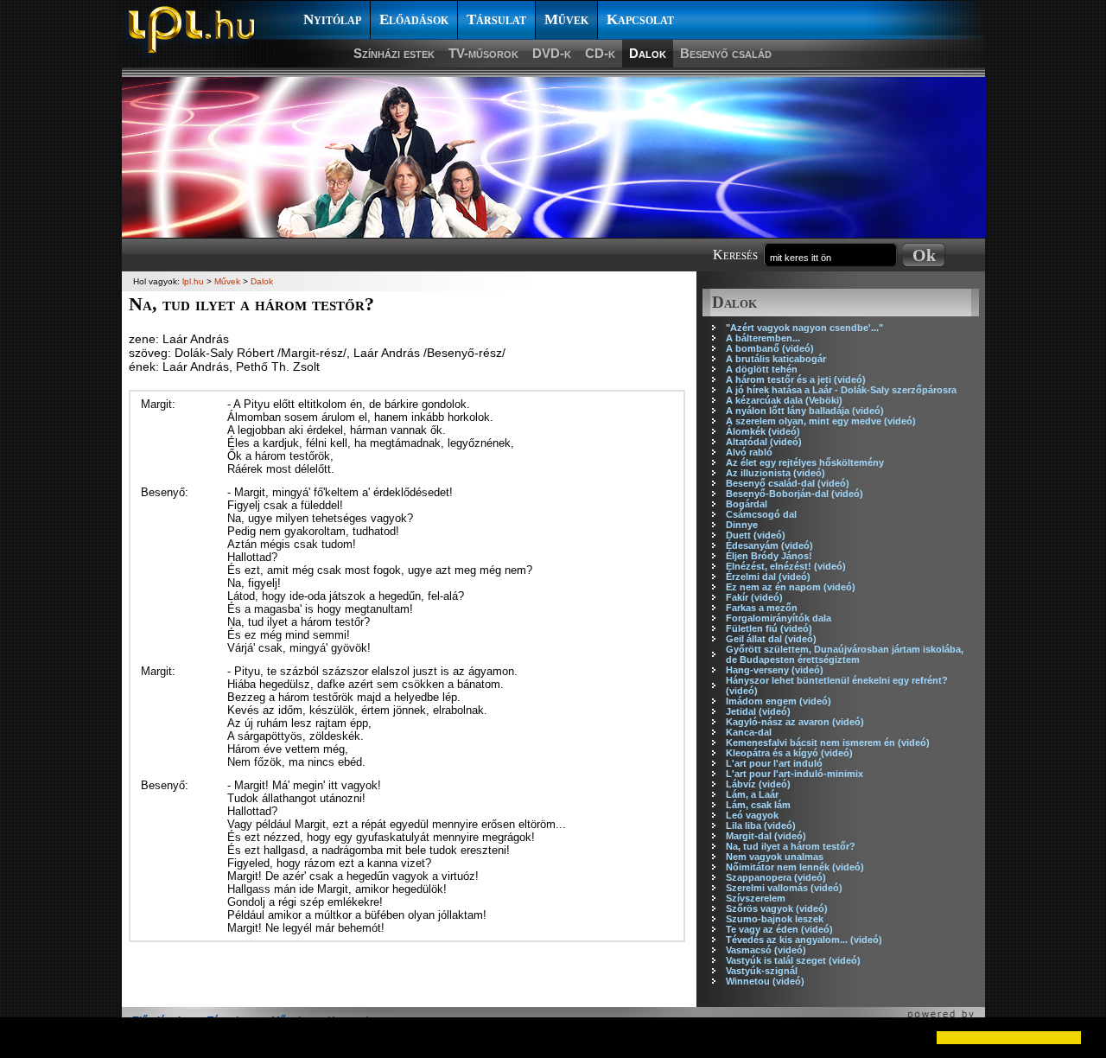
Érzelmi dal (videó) (768, 576)
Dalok (647, 53)
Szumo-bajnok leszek (774, 919)
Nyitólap (332, 19)
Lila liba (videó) (761, 825)
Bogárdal (746, 504)
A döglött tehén (762, 369)
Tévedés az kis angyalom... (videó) (804, 939)
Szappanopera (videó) (776, 877)
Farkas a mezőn (762, 607)
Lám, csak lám (758, 805)
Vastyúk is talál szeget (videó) (793, 960)
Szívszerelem (755, 898)
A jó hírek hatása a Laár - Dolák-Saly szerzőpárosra (841, 390)
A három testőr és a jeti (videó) (796, 379)
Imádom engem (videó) (778, 701)
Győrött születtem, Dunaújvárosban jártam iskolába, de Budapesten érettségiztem (844, 654)
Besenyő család (726, 53)
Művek (566, 19)
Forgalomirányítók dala (778, 618)
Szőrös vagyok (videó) (777, 908)
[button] (27, 1037)
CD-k (600, 53)
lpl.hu (193, 281)
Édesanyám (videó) (769, 545)
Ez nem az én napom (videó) (790, 587)
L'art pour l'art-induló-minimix (794, 773)
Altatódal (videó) (764, 442)
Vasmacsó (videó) (766, 950)
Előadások (413, 19)
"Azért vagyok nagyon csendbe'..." (804, 327)
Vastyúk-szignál (762, 971)
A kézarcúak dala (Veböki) (784, 400)
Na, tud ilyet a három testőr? (790, 846)
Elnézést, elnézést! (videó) (786, 566)
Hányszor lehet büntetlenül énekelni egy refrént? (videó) (837, 685)
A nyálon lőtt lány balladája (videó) (805, 410)
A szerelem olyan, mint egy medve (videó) (821, 421)
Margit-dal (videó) (766, 836)
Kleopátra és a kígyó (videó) (789, 753)
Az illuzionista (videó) (775, 473)
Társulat (496, 19)
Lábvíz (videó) (758, 784)
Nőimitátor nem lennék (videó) (795, 867)
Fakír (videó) (754, 597)
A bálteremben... (763, 338)
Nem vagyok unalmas (774, 856)
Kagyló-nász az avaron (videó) (795, 722)
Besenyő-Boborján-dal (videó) (794, 493)
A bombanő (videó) (770, 348)
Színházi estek (394, 53)
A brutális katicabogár (776, 359)
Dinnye (742, 524)
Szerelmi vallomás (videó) (784, 888)
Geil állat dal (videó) (771, 639)
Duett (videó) (755, 535)
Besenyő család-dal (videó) (787, 483)
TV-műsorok (483, 53)
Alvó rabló (749, 452)
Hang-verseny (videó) (774, 670)
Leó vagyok (752, 815)
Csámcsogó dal (761, 514)
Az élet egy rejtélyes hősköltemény (805, 462)
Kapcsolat (640, 19)
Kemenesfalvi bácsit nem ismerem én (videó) (828, 742)
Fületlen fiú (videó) (769, 628)
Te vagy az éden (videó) (779, 929)
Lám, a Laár (752, 794)
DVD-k (551, 53)
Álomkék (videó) (763, 431)
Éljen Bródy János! (769, 556)
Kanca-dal (749, 732)
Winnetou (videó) (765, 981)
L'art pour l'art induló (774, 763)
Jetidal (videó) (758, 711)
